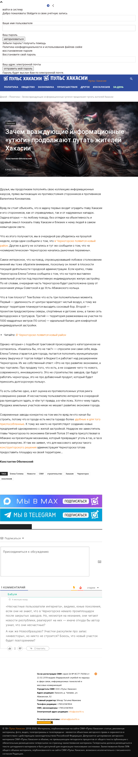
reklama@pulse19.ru (70, 719)
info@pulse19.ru (76, 711)
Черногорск (83, 473)
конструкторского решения (18, 447)
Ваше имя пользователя (18, 23)
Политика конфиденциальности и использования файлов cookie (42, 47)
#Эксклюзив (101, 87)
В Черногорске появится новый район (41, 335)
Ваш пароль (10, 35)
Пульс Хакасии (17, 728)
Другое (85, 87)
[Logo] (23, 80)
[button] (131, 79)
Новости (31, 473)
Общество (28, 87)
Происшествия (67, 87)
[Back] (53, 5)
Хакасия (69, 473)
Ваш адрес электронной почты (22, 64)
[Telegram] (48, 5)
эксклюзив (6, 478)
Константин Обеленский (19, 158)
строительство (54, 473)
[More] (48, 485)
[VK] (40, 485)
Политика (11, 87)
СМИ (41, 473)
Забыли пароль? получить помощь (24, 43)
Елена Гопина (16, 473)
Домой (3, 96)
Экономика (46, 87)
